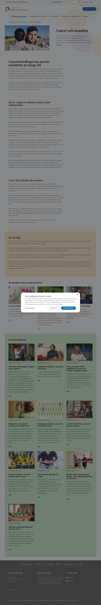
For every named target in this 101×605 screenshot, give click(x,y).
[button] (29, 308)
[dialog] (50, 302)
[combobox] (77, 294)
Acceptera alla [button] (68, 308)
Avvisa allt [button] (53, 308)
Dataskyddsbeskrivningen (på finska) (54, 304)
